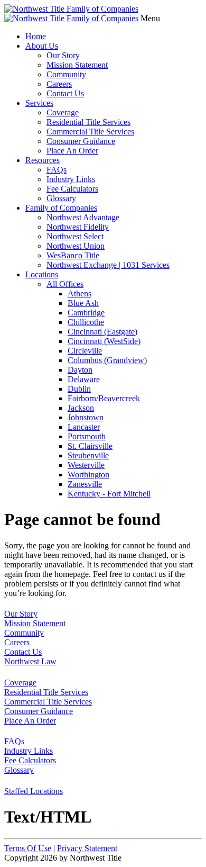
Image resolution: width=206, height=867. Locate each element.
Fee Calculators (72, 188)
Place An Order (72, 150)
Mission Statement (77, 64)
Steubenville (88, 455)
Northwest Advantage (82, 217)
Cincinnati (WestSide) (104, 341)
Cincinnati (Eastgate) (102, 331)
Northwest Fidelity (77, 226)
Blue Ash (83, 303)
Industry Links (70, 179)
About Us (41, 45)
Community (66, 74)
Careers (59, 83)
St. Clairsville (90, 445)
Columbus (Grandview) (107, 360)
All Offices (64, 283)
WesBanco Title (72, 255)
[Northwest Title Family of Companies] (71, 8)
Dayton (80, 369)
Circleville (85, 350)
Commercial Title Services (90, 131)
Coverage (62, 112)
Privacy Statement (87, 848)
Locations (41, 274)
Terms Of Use (27, 848)
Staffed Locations (33, 791)
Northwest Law (30, 661)
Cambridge (86, 312)
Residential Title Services (88, 122)
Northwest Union (75, 245)
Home (35, 36)
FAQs (56, 169)
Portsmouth (87, 436)
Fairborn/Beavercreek (104, 398)
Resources (42, 160)
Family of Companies (61, 207)
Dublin (79, 388)
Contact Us (65, 93)
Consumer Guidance (80, 141)
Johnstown (86, 417)
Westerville (86, 464)
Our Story (63, 55)
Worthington (88, 474)
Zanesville (85, 484)
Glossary (61, 198)
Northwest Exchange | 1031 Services (108, 264)
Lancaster (84, 426)
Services (39, 102)
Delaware (84, 379)
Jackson (81, 407)
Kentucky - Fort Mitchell (109, 493)
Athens (79, 293)
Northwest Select (75, 236)
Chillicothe (86, 322)
